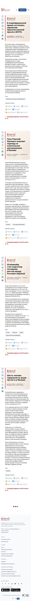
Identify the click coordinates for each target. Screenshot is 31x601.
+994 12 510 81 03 (5, 530)
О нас (2, 547)
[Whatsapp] (2, 583)
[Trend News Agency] (5, 519)
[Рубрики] (28, 9)
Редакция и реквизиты (6, 549)
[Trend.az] (5, 10)
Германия (14, 332)
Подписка (3, 561)
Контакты (3, 551)
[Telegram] (15, 583)
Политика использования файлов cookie (10, 575)
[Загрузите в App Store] (5, 590)
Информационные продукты (8, 563)
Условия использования (7, 569)
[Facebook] (5, 583)
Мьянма (8, 224)
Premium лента (4, 541)
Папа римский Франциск (19, 224)
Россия (8, 332)
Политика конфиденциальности (8, 571)
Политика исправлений (6, 555)
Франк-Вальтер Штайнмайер (13, 335)
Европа (21, 332)
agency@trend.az (4, 532)
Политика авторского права (8, 573)
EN (12, 598)
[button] (2, 16)
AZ (15, 598)
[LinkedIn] (18, 583)
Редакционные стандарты (7, 553)
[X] (8, 583)
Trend (12, 54)
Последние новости (5, 539)
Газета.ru (8, 292)
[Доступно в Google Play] (15, 590)
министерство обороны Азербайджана (15, 99)
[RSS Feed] (21, 583)
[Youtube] (12, 583)
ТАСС (14, 179)
